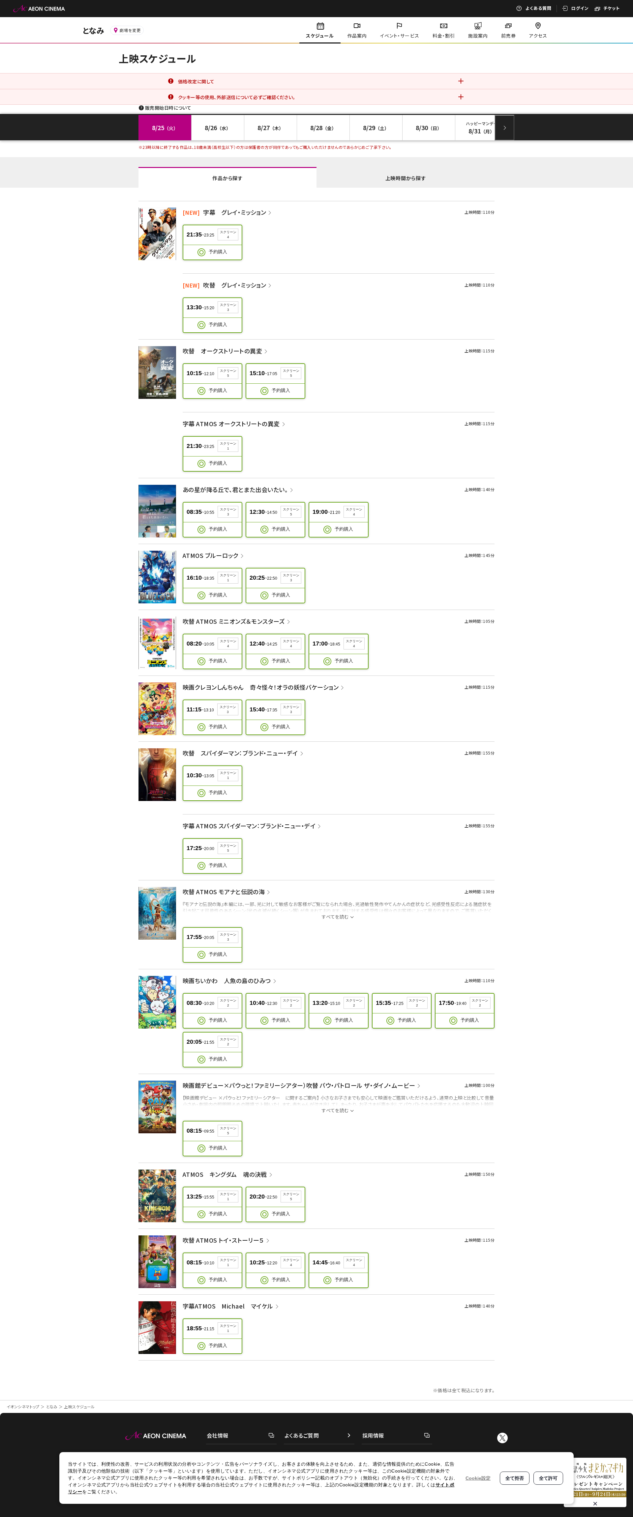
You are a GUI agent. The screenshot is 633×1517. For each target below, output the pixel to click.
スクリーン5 (228, 373)
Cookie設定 (478, 1478)
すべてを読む (335, 916)
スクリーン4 (228, 234)
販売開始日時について (168, 108)
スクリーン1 (228, 446)
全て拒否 (514, 1478)
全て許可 (548, 1478)
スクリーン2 (228, 1003)
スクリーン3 (228, 307)
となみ (52, 1406)
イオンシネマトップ (23, 1406)
